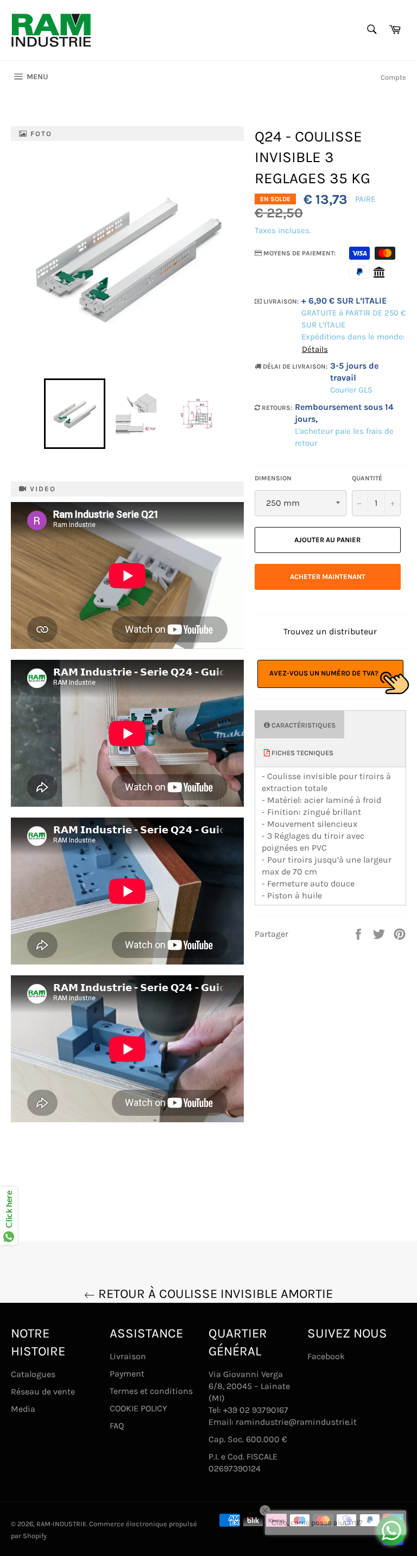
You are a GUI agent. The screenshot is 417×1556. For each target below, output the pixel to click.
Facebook (326, 1356)
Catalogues (33, 1374)
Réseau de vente (43, 1391)
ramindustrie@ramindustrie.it (296, 1422)
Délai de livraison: (294, 366)
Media (23, 1409)
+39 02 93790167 (255, 1410)
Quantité (367, 478)
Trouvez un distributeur (330, 631)
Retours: (276, 407)
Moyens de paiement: (299, 253)
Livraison (128, 1356)
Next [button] (232, 414)
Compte (393, 77)
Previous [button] (38, 414)
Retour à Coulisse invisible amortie (214, 1293)
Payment (127, 1373)
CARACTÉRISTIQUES (303, 725)
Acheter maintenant (327, 577)
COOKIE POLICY (138, 1408)
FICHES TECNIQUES (301, 753)
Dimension (273, 478)
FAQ (117, 1425)
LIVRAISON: (280, 301)
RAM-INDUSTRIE (61, 1524)
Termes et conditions (151, 1391)
